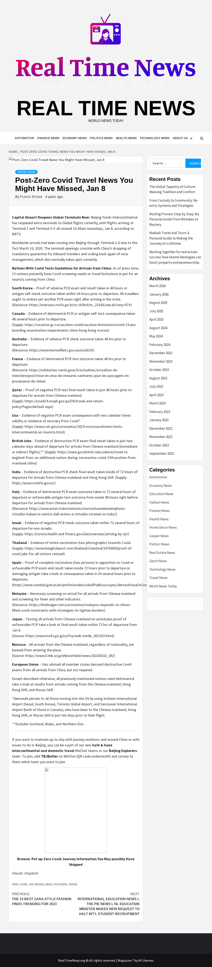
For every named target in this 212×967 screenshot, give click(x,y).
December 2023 (160, 353)
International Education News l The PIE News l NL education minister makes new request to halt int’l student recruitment (109, 904)
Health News (126, 138)
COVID (23, 884)
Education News (161, 494)
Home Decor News (163, 527)
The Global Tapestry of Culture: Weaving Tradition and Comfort (172, 189)
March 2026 (157, 286)
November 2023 (160, 361)
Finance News (48, 138)
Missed (39, 884)
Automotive (24, 138)
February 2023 (159, 411)
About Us (180, 138)
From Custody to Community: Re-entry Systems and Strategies (174, 203)
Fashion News (159, 502)
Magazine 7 (126, 960)
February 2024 (159, 344)
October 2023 (159, 369)
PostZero (60, 884)
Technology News (155, 138)
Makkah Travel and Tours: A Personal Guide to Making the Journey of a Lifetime (171, 238)
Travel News (26, 172)
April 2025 (156, 319)
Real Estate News (162, 552)
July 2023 (156, 386)
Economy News (75, 138)
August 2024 (158, 328)
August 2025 (158, 302)
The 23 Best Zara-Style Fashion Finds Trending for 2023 (41, 899)
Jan (31, 884)
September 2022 (161, 453)
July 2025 (156, 311)
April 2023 (156, 395)
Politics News (101, 138)
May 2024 (156, 336)
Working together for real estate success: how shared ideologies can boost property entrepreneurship (175, 257)
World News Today (163, 586)
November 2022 (160, 436)
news (48, 884)
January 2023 (159, 420)
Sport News (158, 561)
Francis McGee (31, 196)
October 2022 (159, 445)
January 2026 (159, 294)
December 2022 (160, 428)
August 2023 (158, 378)
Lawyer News (159, 536)
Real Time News (106, 108)
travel (73, 884)
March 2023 (157, 403)
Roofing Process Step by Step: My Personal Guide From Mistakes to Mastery (174, 219)
